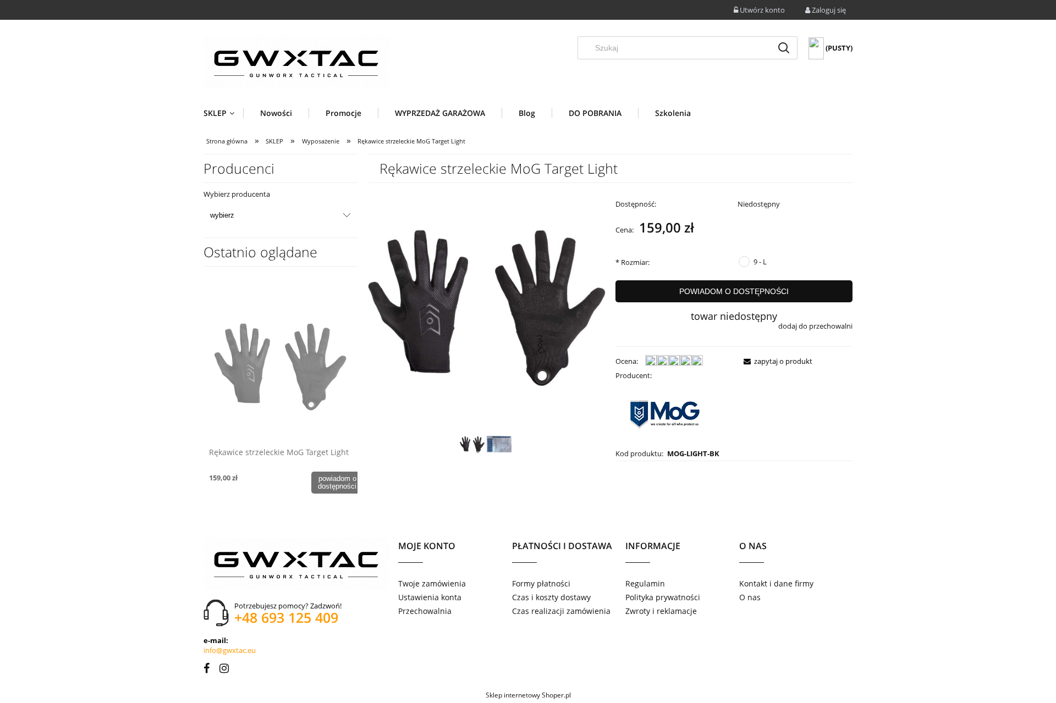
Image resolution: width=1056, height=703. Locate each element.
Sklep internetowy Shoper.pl (528, 695)
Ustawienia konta (429, 597)
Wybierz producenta (237, 194)
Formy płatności (541, 583)
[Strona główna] (296, 62)
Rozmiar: (632, 262)
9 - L (760, 262)
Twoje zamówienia (432, 583)
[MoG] (664, 413)
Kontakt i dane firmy (776, 583)
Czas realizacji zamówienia (561, 611)
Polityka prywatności (662, 597)
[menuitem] (223, 112)
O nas (750, 597)
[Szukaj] (784, 47)
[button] (774, 361)
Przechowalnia (425, 611)
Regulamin (645, 583)
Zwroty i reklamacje (661, 611)
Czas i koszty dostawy (551, 597)
